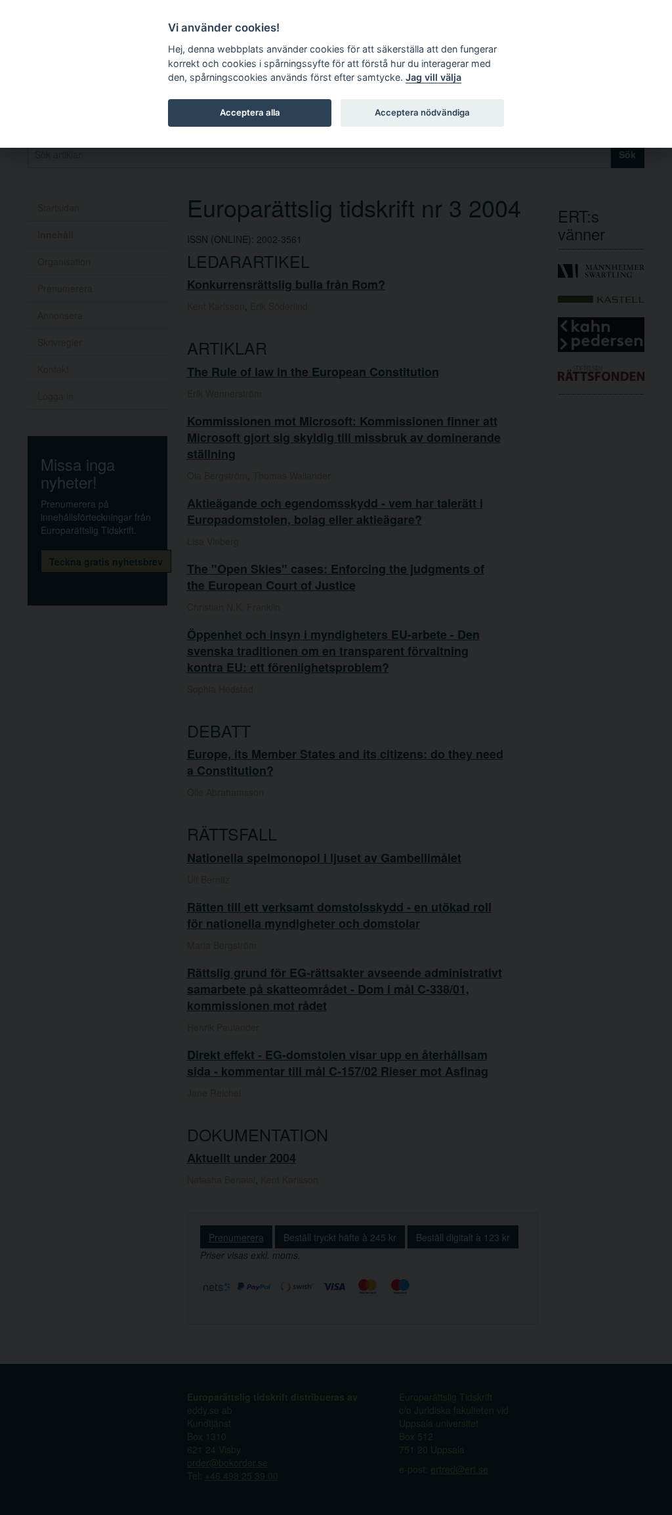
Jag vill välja (433, 77)
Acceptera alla (250, 112)
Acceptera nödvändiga (422, 112)
